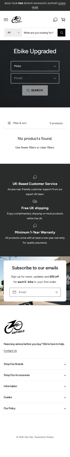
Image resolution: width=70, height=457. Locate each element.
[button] (6, 20)
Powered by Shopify (44, 437)
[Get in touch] (55, 20)
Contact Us (10, 350)
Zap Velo (28, 437)
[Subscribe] (56, 292)
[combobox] (44, 32)
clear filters (47, 147)
